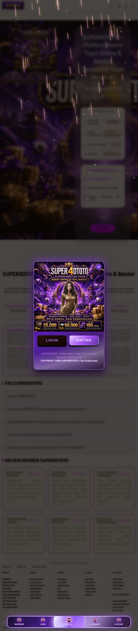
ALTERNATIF (95, 624)
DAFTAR (83, 340)
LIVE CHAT (119, 624)
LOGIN (52, 340)
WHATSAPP (19, 624)
